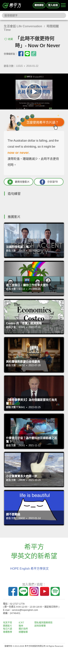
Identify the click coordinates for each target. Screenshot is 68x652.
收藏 (10, 39)
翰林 (21, 626)
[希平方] (12, 5)
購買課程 (39, 5)
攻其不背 (7, 622)
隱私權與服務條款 (43, 622)
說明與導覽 (40, 626)
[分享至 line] (27, 53)
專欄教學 (7, 632)
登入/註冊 (53, 5)
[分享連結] (33, 53)
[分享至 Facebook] (20, 53)
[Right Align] (63, 5)
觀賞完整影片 (22, 181)
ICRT (21, 622)
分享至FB (52, 181)
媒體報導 (23, 632)
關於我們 (23, 629)
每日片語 (7, 629)
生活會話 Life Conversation (23, 26)
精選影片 (7, 626)
